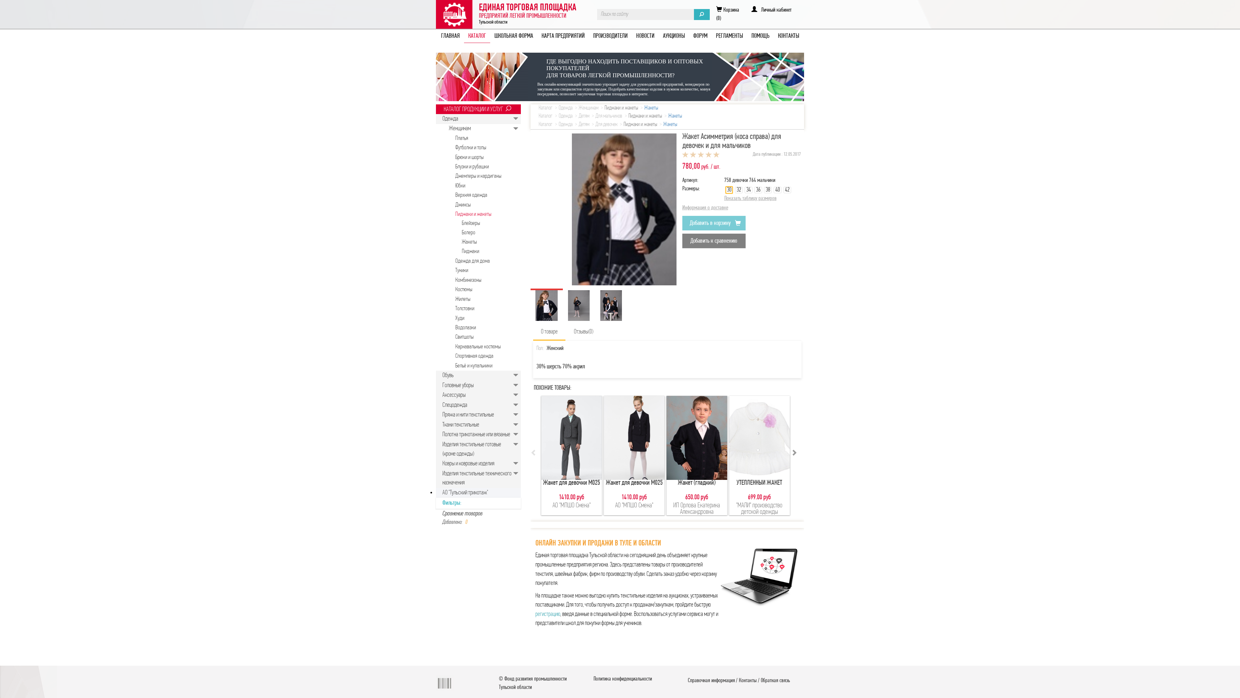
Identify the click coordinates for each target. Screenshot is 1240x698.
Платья (461, 138)
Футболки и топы (470, 148)
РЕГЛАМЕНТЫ (729, 36)
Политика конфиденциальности (623, 679)
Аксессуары (454, 395)
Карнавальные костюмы (478, 347)
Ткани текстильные (460, 425)
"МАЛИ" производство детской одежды (759, 509)
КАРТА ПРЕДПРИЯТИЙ (563, 36)
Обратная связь (775, 681)
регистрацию (547, 614)
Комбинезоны (468, 280)
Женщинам (460, 128)
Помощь (760, 36)
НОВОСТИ (645, 36)
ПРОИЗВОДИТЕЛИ (610, 36)
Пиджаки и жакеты (473, 214)
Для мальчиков (608, 116)
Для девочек (606, 125)
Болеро (468, 233)
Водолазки (465, 328)
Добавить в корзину (711, 223)
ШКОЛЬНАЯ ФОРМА (513, 36)
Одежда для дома (472, 261)
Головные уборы (458, 385)
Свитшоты (464, 337)
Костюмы (463, 290)
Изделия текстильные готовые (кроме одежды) (471, 449)
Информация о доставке (705, 208)
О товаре (549, 332)
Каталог (546, 108)
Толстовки (464, 309)
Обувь (448, 375)
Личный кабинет (774, 10)
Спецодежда (454, 405)
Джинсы (463, 205)
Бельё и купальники (473, 366)
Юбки (460, 186)
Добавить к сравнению (713, 241)
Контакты (748, 681)
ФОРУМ (700, 36)
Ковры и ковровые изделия (468, 463)
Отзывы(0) (583, 332)
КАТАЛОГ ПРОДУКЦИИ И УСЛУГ (473, 109)
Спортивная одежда (474, 356)
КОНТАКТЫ (788, 36)
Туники (461, 271)
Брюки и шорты (469, 157)
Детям (584, 116)
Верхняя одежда (471, 195)
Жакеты (469, 242)
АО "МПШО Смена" (572, 505)
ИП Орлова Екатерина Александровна (696, 509)
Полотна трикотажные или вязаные (476, 434)
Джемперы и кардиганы (478, 176)
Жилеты (462, 299)
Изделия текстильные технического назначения (477, 478)
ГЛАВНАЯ (450, 36)
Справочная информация (711, 681)
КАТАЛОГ (477, 36)
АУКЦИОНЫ (674, 36)
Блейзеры (471, 223)
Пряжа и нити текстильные (468, 415)
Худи (459, 318)
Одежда (450, 119)
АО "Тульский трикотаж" (465, 493)
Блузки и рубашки (472, 167)
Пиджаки (470, 252)
